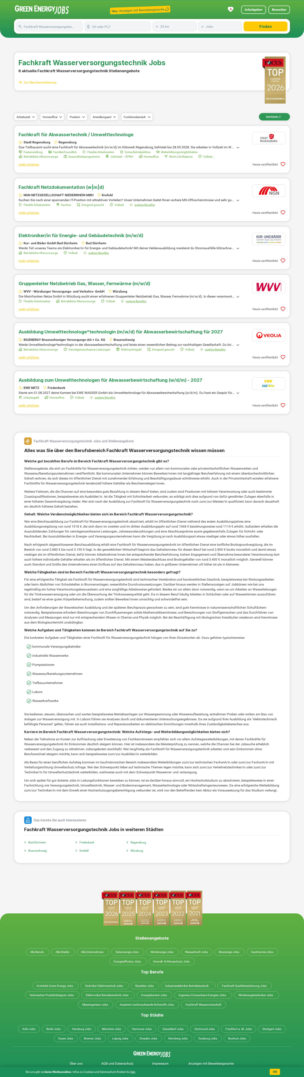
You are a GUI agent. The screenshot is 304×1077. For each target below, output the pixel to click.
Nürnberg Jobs (178, 1038)
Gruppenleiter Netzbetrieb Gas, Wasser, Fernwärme (84, 283)
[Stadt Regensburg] (268, 138)
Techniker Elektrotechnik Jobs (104, 985)
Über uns (76, 1063)
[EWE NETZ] (268, 383)
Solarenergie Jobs (127, 952)
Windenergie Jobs (162, 952)
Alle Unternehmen (92, 952)
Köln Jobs (29, 1029)
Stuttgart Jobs (271, 1029)
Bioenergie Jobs (229, 952)
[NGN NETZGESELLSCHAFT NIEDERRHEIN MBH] (268, 190)
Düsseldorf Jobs (173, 1029)
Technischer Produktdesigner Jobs (51, 995)
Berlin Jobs (53, 1029)
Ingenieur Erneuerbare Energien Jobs (202, 995)
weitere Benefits (144, 205)
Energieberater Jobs (154, 995)
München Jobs (111, 1029)
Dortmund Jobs (205, 1029)
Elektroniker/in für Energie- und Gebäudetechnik (81, 235)
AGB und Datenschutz (117, 1063)
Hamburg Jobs (81, 1029)
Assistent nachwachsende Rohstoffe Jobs (147, 1004)
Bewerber (279, 10)
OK (275, 1072)
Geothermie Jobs (262, 952)
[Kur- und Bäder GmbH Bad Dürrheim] (268, 239)
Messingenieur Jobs (95, 1004)
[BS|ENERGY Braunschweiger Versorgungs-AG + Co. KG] (268, 335)
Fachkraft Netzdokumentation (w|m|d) (61, 187)
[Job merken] (282, 164)
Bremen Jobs (92, 1038)
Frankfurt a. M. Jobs (238, 1029)
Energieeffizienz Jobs (127, 961)
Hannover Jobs (142, 1029)
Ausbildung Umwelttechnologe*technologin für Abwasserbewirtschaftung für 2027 (121, 331)
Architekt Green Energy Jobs (55, 985)
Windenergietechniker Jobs (255, 995)
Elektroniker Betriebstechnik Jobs (107, 995)
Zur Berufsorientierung (40, 82)
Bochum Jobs (237, 1038)
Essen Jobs (65, 1038)
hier (132, 1071)
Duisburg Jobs (208, 1038)
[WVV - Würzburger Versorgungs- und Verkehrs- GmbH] (268, 287)
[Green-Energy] (42, 9)
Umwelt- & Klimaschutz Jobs (171, 961)
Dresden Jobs (148, 1038)
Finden (265, 26)
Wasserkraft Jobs (196, 952)
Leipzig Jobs (120, 1038)
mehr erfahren (29, 165)
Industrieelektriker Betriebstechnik (187, 985)
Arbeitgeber (253, 10)
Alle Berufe (37, 952)
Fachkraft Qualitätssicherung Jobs (244, 985)
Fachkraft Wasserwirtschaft (203, 1004)
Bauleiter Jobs (144, 985)
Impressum (160, 1063)
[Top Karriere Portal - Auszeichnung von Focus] (152, 908)
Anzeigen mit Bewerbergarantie (211, 1063)
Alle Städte (62, 952)
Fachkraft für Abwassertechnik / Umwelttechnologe (76, 134)
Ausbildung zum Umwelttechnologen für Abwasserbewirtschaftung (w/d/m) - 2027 (110, 380)
